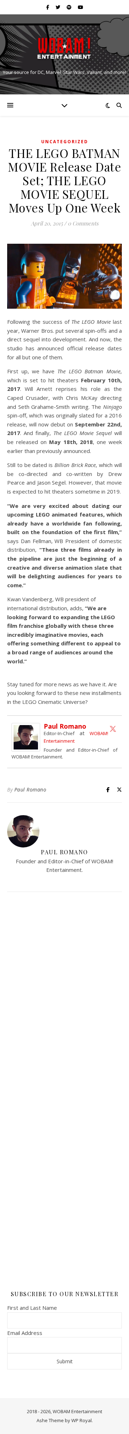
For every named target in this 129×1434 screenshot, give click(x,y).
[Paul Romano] (27, 737)
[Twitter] (113, 728)
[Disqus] (64, 992)
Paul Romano (65, 726)
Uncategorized (64, 142)
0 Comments (83, 223)
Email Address (24, 1332)
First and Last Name (32, 1307)
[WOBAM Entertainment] (64, 48)
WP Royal (81, 1420)
